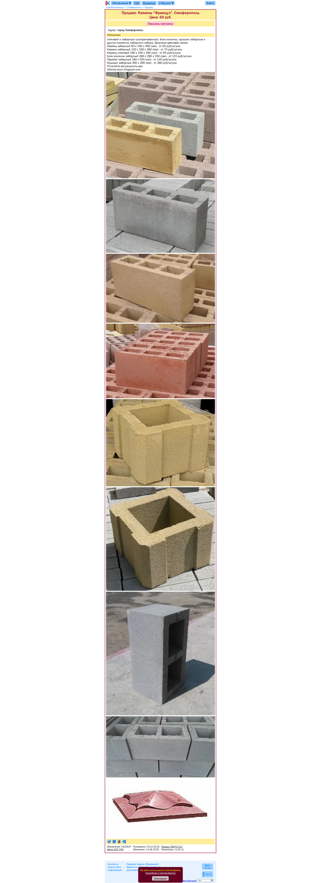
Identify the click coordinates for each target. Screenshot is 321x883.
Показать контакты (160, 23)
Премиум (149, 3)
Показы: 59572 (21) (172, 846)
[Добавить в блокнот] (109, 841)
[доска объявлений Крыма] (107, 3)
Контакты (113, 864)
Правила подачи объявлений (142, 864)
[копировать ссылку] (124, 841)
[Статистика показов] (119, 841)
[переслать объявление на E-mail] (114, 841)
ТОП (136, 3)
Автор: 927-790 (115, 849)
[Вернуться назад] (207, 866)
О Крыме (166, 3)
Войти (210, 3)
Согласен (160, 878)
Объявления (122, 3)
